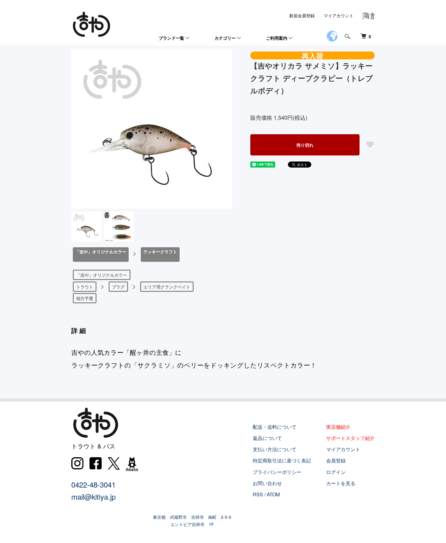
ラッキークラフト (160, 251)
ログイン (336, 471)
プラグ (118, 287)
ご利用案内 (276, 38)
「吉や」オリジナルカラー (100, 251)
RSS (258, 494)
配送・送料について (274, 426)
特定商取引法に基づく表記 (282, 460)
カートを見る (340, 483)
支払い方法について (274, 449)
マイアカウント (338, 15)
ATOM (273, 494)
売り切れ (304, 145)
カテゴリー (225, 38)
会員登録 (336, 460)
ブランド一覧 (171, 38)
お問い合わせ (267, 483)
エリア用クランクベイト (167, 287)
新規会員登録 (302, 15)
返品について (267, 438)
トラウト (84, 287)
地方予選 (84, 298)
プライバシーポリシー (277, 471)
